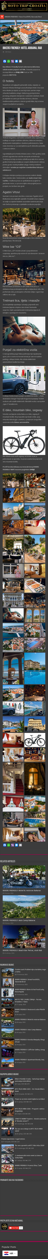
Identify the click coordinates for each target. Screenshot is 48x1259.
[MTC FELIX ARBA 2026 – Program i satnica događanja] (7, 1112)
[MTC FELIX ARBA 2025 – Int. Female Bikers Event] (7, 1092)
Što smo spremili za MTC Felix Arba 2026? (29, 1145)
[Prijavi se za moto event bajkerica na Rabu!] (7, 1102)
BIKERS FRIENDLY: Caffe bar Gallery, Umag (30, 1050)
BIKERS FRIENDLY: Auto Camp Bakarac (19, 920)
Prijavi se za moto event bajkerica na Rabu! (30, 1099)
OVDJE (32, 470)
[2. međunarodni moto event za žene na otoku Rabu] (7, 1158)
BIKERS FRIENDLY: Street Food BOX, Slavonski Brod (23, 17)
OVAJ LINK (20, 72)
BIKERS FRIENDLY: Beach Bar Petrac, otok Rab (22, 950)
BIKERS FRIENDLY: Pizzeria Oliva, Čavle (28, 1165)
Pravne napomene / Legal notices (13, 1139)
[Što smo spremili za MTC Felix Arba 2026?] (7, 1148)
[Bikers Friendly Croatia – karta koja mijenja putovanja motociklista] (7, 1082)
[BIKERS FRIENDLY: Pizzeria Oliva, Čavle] (7, 1168)
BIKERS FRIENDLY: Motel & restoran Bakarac (22, 890)
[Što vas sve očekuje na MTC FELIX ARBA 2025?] (7, 1132)
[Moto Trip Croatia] (24, 6)
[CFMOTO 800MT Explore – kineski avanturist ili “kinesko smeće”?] (7, 1122)
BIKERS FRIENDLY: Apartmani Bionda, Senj (29, 1060)
